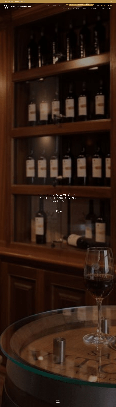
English (48, 5)
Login (60, 5)
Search (54, 5)
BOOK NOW (108, 1)
